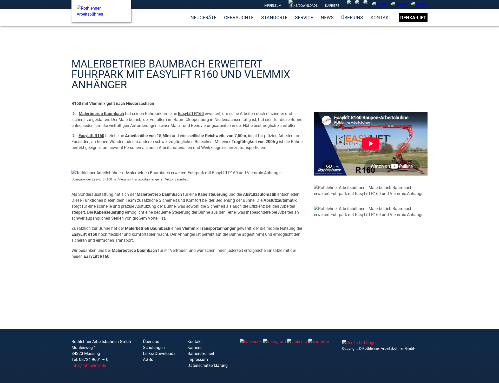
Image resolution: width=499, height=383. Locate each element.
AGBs (148, 359)
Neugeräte (203, 17)
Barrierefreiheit (200, 353)
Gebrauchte (239, 17)
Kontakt (381, 17)
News (327, 17)
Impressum (272, 5)
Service (304, 17)
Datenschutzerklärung (207, 365)
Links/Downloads (303, 5)
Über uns (352, 17)
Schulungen (154, 347)
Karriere (332, 5)
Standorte (274, 17)
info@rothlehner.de (88, 365)
